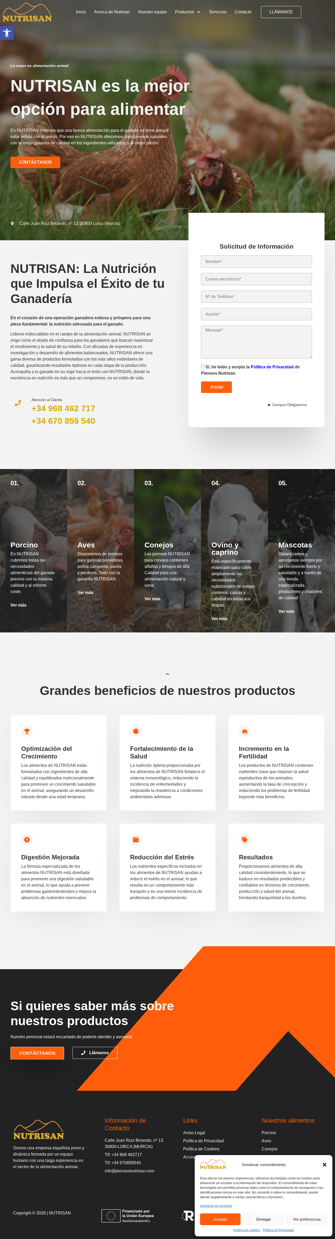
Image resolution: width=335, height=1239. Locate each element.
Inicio (81, 12)
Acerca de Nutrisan (112, 12)
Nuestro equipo (152, 12)
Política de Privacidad (278, 1230)
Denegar (263, 1219)
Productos (184, 12)
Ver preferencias (307, 1219)
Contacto (243, 12)
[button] (7, 33)
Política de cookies (246, 1230)
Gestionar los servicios (216, 1206)
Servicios (217, 12)
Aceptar (220, 1219)
